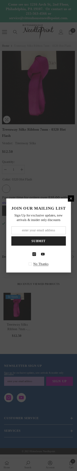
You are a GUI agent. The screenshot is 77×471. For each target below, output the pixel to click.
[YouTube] (43, 254)
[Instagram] (34, 254)
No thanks (40, 264)
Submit (38, 241)
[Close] (71, 198)
